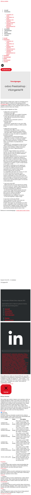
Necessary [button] (3, 411)
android (24, 353)
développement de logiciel (15, 357)
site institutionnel (6, 370)
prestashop (11, 368)
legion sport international (20, 364)
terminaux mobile (5, 373)
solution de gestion (9, 371)
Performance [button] (3, 468)
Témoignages (8, 30)
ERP (8, 361)
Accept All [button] (10, 383)
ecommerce (4, 361)
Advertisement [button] (4, 481)
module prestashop (15, 365)
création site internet (11, 356)
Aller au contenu (4, 1)
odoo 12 (7, 366)
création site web (5, 357)
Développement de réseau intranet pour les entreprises (15, 358)
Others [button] (2, 488)
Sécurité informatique (22, 369)
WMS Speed (25, 373)
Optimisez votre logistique (10, 20)
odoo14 (25, 366)
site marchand (13, 370)
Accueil (6, 10)
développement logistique (18, 359)
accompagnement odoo (6, 353)
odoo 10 (3, 366)
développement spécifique (19, 360)
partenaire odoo (5, 368)
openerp (8, 367)
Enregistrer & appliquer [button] (6, 493)
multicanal (22, 365)
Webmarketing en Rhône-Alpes (16, 373)
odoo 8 (14, 366)
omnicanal (4, 367)
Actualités (7, 29)
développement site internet (8, 360)
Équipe (6, 32)
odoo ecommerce (20, 366)
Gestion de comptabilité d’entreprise (9, 362)
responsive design (11, 369)
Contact (6, 35)
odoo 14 (11, 366)
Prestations (7, 11)
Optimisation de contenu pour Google (18, 367)
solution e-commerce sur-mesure (20, 371)
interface (12, 364)
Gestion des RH (14, 363)
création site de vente (16, 355)
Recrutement (7, 33)
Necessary (4, 412)
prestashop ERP (18, 368)
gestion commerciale (21, 361)
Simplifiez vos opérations (9, 24)
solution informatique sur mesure (9, 372)
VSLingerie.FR (4, 104)
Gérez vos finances (10, 22)
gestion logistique (22, 363)
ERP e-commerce (13, 361)
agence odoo (14, 353)
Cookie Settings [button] (4, 383)
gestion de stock (21, 362)
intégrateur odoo (5, 364)
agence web (20, 353)
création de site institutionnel (17, 354)
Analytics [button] (3, 475)
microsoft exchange (6, 365)
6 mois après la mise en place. (23, 210)
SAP (16, 369)
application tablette (6, 354)
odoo (26, 365)
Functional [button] (3, 461)
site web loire (20, 370)
